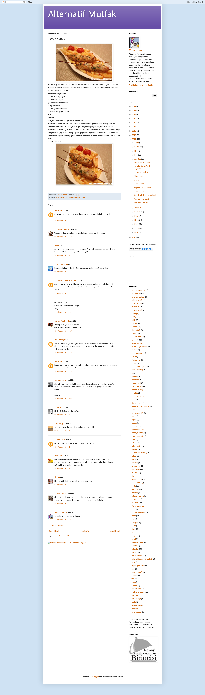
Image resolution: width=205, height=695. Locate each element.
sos (133, 569)
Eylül (136, 155)
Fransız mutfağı (138, 390)
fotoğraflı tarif (137, 386)
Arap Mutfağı (137, 304)
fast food (135, 380)
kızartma (135, 473)
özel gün (135, 523)
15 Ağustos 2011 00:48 (63, 221)
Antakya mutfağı (138, 297)
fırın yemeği (136, 383)
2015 (134, 123)
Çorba (134, 350)
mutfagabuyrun (61, 265)
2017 (134, 115)
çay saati (135, 340)
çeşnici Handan (60, 513)
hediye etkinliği (137, 413)
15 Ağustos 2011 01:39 (63, 237)
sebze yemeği (137, 556)
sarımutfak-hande (62, 321)
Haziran (137, 212)
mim (133, 519)
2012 (134, 135)
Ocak (136, 232)
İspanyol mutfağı (138, 433)
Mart (136, 224)
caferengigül (59, 424)
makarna (135, 499)
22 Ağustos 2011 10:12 (63, 520)
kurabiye (135, 489)
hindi (133, 416)
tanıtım (134, 576)
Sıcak (134, 562)
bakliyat (135, 317)
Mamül (136, 180)
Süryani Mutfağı (138, 572)
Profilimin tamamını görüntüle (141, 85)
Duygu (57, 246)
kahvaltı (135, 443)
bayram (135, 327)
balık (133, 320)
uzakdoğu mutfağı (139, 592)
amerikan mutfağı (138, 290)
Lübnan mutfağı (138, 496)
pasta (134, 526)
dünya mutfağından (139, 367)
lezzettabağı (59, 340)
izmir (133, 440)
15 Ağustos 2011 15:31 (63, 469)
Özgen (57, 478)
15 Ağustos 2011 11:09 (63, 312)
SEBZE (134, 552)
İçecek (134, 423)
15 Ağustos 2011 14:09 (63, 447)
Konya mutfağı (137, 483)
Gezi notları (136, 403)
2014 (134, 127)
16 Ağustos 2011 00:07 (63, 485)
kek (133, 460)
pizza (134, 532)
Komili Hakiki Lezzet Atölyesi (145, 195)
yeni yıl (134, 602)
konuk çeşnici (137, 479)
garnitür (135, 393)
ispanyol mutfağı (138, 430)
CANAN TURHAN (61, 494)
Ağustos (137, 159)
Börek (134, 333)
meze (134, 516)
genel (134, 400)
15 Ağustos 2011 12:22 (63, 415)
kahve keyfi (136, 446)
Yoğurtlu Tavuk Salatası (143, 188)
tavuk (83, 197)
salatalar (135, 549)
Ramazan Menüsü (141, 203)
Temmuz (137, 208)
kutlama (135, 493)
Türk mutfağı (137, 589)
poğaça (134, 536)
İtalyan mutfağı (138, 436)
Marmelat (135, 503)
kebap (134, 456)
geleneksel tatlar (138, 397)
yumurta (135, 609)
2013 (134, 131)
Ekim (136, 151)
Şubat (136, 228)
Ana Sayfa (85, 531)
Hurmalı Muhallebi (141, 172)
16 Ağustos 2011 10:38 (63, 504)
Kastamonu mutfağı (139, 453)
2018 (134, 111)
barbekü (135, 323)
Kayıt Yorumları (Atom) (63, 536)
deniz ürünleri (137, 353)
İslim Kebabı (139, 176)
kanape (134, 450)
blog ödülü (136, 330)
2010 (134, 237)
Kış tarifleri (136, 469)
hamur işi (135, 410)
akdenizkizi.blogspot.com (65, 281)
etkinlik (134, 377)
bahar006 (58, 408)
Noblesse (58, 456)
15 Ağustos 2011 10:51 (63, 293)
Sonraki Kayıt (54, 531)
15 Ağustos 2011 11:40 (63, 353)
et (132, 373)
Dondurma (136, 360)
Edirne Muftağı (137, 370)
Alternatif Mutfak (82, 15)
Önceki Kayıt (115, 531)
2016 (134, 119)
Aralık (136, 143)
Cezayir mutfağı (138, 337)
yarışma (135, 595)
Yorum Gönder (57, 526)
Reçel (134, 539)
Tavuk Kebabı (139, 191)
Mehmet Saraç (60, 380)
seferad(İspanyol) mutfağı (142, 559)
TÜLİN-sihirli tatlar (62, 229)
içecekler (135, 426)
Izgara (134, 420)
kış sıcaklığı (136, 466)
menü (134, 509)
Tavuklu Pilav (139, 184)
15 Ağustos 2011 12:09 (63, 399)
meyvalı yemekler (138, 513)
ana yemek (60, 197)
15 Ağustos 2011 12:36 (63, 431)
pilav (133, 529)
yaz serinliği (136, 599)
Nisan (136, 220)
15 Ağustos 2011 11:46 (63, 372)
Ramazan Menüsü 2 (141, 199)
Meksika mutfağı (138, 506)
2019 (134, 107)
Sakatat (134, 546)
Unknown (58, 211)
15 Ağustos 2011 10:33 (63, 272)
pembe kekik (59, 440)
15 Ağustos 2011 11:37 (63, 331)
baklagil (135, 314)
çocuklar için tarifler (73, 197)
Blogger (95, 677)
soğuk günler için (138, 566)
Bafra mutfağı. (137, 310)
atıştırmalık (136, 307)
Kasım (137, 147)
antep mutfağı (137, 300)
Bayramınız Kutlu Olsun (143, 162)
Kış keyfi (135, 463)
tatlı (133, 579)
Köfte (134, 486)
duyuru (134, 363)
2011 (134, 139)
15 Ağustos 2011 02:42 (63, 256)
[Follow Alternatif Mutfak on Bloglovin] (141, 250)
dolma (134, 357)
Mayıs (136, 216)
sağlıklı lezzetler (138, 543)
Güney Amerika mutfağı (141, 406)
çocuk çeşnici (137, 343)
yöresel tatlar (137, 606)
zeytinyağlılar (137, 612)
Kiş (133, 476)
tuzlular (134, 586)
